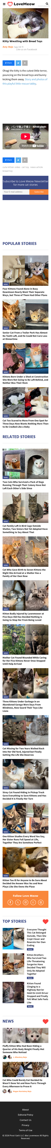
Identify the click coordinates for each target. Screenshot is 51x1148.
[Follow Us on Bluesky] (33, 902)
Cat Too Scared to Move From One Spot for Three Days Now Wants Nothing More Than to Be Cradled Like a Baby (25, 423)
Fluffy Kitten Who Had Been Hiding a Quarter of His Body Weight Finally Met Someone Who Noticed (23, 1049)
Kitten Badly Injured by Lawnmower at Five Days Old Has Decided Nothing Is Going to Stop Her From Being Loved (23, 616)
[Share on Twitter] (18, 63)
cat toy (25, 167)
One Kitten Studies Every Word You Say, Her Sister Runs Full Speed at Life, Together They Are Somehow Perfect (24, 839)
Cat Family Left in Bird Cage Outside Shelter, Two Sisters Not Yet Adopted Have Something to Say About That (25, 529)
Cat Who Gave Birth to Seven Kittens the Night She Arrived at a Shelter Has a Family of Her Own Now (24, 573)
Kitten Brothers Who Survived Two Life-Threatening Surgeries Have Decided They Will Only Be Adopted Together (36, 964)
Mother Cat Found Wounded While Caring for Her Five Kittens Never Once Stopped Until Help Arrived (25, 660)
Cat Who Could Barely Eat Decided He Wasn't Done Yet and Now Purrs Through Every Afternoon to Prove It (24, 1083)
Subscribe (39, 192)
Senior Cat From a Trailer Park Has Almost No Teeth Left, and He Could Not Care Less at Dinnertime (25, 335)
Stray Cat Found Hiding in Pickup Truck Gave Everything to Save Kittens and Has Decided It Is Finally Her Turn (24, 795)
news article (36, 167)
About (25, 1109)
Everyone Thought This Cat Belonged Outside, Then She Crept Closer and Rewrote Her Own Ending (36, 937)
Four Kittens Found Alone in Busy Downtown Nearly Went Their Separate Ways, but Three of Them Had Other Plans (25, 292)
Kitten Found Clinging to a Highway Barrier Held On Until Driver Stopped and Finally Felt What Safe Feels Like (37, 993)
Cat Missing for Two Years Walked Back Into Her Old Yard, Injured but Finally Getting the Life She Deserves (23, 751)
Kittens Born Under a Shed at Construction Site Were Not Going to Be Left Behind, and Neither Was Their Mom (25, 380)
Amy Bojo (8, 47)
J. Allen (16, 1057)
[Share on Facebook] (9, 63)
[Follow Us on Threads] (41, 902)
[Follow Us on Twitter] (18, 902)
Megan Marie (18, 1091)
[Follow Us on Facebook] (10, 902)
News (6, 284)
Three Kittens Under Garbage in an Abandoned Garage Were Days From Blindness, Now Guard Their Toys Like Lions (23, 706)
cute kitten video (11, 167)
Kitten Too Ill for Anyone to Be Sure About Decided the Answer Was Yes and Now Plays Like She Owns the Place (25, 883)
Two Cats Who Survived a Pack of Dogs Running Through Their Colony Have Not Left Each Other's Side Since (24, 485)
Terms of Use (25, 1130)
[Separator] (25, 63)
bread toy (8, 171)
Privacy (25, 1125)
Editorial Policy (25, 1115)
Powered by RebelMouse (44, 6)
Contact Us (25, 1120)
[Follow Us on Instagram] (25, 902)
